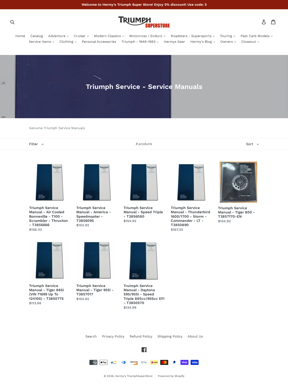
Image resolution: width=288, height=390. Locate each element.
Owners (227, 42)
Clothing (66, 42)
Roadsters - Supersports (192, 36)
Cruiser (80, 36)
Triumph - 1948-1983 (138, 42)
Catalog (36, 36)
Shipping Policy (169, 336)
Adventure (57, 36)
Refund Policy (141, 336)
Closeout (249, 42)
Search (91, 336)
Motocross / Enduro (146, 36)
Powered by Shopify (171, 376)
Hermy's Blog (201, 42)
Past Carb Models (256, 36)
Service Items (40, 42)
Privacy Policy (113, 336)
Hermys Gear (174, 42)
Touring (226, 36)
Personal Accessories (99, 42)
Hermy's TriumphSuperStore (134, 376)
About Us (195, 336)
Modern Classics (108, 36)
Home (20, 36)
